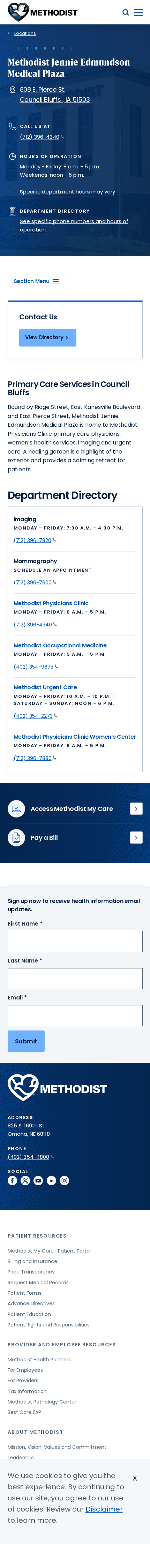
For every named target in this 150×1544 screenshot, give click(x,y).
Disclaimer (104, 1509)
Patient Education (29, 1314)
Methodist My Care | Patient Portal (49, 1250)
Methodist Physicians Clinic (51, 603)
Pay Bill (136, 837)
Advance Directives (31, 1303)
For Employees (25, 1370)
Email (30, 998)
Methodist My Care (136, 809)
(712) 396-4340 (39, 136)
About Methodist (35, 1432)
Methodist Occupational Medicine (60, 645)
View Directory (44, 337)
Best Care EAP (24, 1412)
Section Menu (32, 281)
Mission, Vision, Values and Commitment (57, 1447)
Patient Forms (25, 1293)
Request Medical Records (38, 1282)
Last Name (38, 961)
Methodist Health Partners (39, 1359)
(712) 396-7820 (32, 540)
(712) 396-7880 (33, 758)
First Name (38, 924)
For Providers (23, 1380)
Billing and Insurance (32, 1261)
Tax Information (27, 1391)
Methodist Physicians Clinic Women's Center (75, 737)
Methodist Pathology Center (42, 1401)
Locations (25, 33)
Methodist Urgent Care (45, 687)
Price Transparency (31, 1271)
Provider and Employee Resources (62, 1344)
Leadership (21, 1457)
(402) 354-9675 (33, 666)
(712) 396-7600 (33, 582)
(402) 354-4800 (28, 1157)
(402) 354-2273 (33, 716)
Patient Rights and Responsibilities (49, 1324)
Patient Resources (37, 1235)
